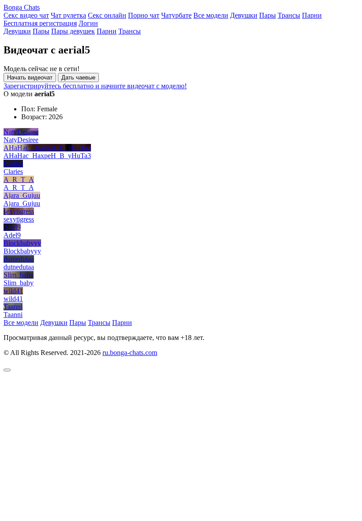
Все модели (210, 15)
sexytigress (19, 211)
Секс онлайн (107, 15)
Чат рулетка (68, 15)
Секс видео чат (26, 15)
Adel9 (12, 227)
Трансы (289, 15)
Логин (88, 23)
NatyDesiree (21, 132)
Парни (312, 15)
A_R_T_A (19, 179)
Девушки (243, 15)
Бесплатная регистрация (40, 23)
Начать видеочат (30, 77)
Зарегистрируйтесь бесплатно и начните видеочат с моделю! (95, 86)
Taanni (13, 306)
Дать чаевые (78, 77)
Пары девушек (73, 31)
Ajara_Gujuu (22, 195)
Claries (13, 163)
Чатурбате (176, 15)
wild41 (13, 290)
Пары (267, 15)
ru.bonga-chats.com (129, 352)
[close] (7, 370)
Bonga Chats (22, 7)
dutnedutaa (19, 259)
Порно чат (143, 15)
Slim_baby (19, 275)
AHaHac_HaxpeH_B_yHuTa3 (47, 147)
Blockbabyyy (22, 243)
